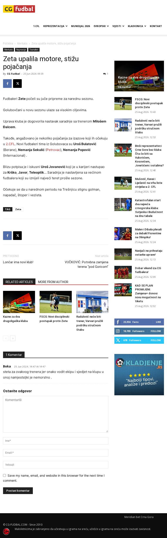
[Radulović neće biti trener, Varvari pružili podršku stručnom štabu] (92, 302)
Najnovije (21, 49)
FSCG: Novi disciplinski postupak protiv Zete (149, 103)
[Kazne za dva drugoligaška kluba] (19, 302)
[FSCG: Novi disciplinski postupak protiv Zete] (56, 302)
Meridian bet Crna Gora (139, 517)
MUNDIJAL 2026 (80, 26)
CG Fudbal (13, 73)
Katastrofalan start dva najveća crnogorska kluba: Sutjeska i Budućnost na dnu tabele (149, 208)
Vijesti (116, 26)
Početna (8, 43)
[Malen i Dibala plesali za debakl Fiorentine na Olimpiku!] (123, 233)
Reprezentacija (53, 26)
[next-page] (12, 338)
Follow (156, 331)
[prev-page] (5, 338)
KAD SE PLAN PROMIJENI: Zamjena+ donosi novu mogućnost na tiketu (148, 293)
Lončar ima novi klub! (18, 262)
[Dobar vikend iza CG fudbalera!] (123, 272)
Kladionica (135, 26)
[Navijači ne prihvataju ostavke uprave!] (123, 254)
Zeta (18, 209)
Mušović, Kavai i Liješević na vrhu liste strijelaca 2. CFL (148, 182)
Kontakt (156, 26)
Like (158, 321)
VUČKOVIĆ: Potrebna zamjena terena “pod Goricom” (86, 264)
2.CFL (10, 144)
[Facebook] (7, 83)
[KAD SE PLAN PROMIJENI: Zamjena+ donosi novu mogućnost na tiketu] (123, 289)
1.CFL (36, 26)
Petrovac (53, 150)
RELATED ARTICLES (19, 282)
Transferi (34, 49)
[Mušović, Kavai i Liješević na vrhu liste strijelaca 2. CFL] (123, 183)
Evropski (100, 26)
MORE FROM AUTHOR (53, 282)
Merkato (22, 43)
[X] (17, 83)
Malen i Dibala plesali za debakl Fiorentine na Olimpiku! (148, 233)
